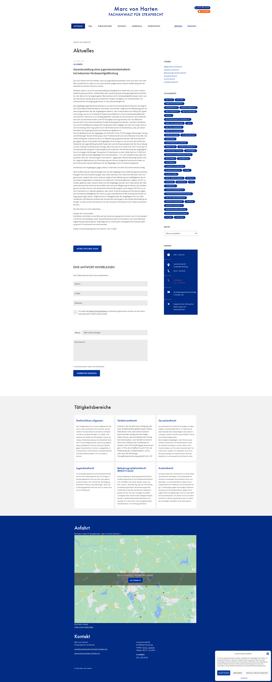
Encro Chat (170, 147)
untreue (189, 202)
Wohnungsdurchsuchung (176, 213)
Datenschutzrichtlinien (98, 311)
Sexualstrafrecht (170, 76)
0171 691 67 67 (203, 8)
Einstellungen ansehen (257, 673)
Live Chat (205, 11)
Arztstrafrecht (169, 79)
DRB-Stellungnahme (174, 131)
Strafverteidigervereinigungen (178, 194)
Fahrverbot (190, 151)
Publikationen (105, 26)
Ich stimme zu (135, 580)
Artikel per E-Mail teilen (87, 249)
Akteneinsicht (171, 108)
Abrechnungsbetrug (174, 104)
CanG (189, 123)
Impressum (244, 678)
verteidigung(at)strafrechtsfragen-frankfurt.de (90, 649)
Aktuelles (78, 26)
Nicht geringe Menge (174, 178)
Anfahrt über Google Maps (83, 627)
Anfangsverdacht (188, 108)
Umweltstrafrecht (171, 82)
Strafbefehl (170, 186)
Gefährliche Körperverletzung (178, 155)
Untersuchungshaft (174, 202)
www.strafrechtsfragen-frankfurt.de (87, 653)
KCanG (187, 170)
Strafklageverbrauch (174, 190)
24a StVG (169, 100)
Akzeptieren (223, 673)
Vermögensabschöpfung (176, 209)
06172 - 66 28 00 (179, 271)
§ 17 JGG (169, 217)
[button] (268, 654)
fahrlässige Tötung (174, 151)
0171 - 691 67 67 (179, 283)
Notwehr (169, 182)
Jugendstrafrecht (173, 170)
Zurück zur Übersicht (82, 42)
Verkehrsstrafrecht (171, 70)
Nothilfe (190, 178)
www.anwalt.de (179, 309)
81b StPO (180, 100)
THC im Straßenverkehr (175, 198)
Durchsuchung (172, 135)
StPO (191, 182)
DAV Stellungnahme (174, 127)
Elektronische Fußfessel (176, 143)
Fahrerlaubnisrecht (187, 147)
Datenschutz (154, 26)
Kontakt (122, 26)
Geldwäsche (183, 159)
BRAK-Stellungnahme (174, 123)
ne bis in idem (171, 174)
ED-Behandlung (188, 135)
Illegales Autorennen (175, 166)
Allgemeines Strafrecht (173, 67)
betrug (168, 115)
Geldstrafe (170, 159)
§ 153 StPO (180, 217)
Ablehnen (237, 673)
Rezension (181, 182)
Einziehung (170, 139)
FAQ (90, 26)
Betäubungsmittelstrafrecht (175, 73)
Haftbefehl (170, 162)
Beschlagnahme (189, 111)
